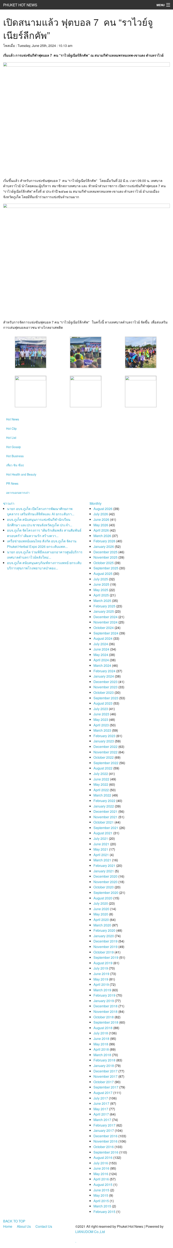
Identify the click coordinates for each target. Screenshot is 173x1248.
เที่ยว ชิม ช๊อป (15, 465)
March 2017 (102, 1119)
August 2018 (102, 1027)
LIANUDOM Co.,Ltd (90, 1231)
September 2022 (105, 762)
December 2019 (105, 941)
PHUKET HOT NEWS (20, 4)
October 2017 (103, 1081)
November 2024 (105, 622)
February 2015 (104, 1211)
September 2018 (105, 1022)
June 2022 (101, 779)
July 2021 (100, 838)
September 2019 (105, 957)
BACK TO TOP (14, 1221)
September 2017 (105, 1087)
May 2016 (100, 1173)
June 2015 (101, 1190)
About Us (24, 1226)
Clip (11, 428)
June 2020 (101, 908)
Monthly (95, 503)
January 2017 (103, 1130)
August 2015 (102, 1184)
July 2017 (100, 1098)
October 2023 (103, 692)
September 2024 (105, 633)
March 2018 (102, 1054)
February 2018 (104, 1060)
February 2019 (104, 995)
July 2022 (100, 773)
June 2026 (101, 519)
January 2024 (103, 676)
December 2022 (105, 746)
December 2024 (105, 616)
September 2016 (105, 1152)
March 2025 (102, 600)
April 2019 (101, 984)
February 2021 (104, 865)
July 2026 (100, 513)
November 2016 (105, 1141)
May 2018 (100, 1044)
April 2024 (101, 659)
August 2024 (102, 638)
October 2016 (103, 1146)
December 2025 (105, 552)
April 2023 (101, 725)
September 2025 (105, 568)
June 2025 (101, 584)
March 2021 (102, 860)
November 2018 (105, 1011)
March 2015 (102, 1206)
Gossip (13, 447)
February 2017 (104, 1125)
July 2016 (100, 1163)
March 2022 (102, 795)
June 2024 (101, 649)
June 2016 (101, 1168)
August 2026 (102, 508)
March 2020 (102, 925)
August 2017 (102, 1092)
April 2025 (101, 595)
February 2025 (104, 606)
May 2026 (100, 524)
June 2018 (101, 1038)
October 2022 (103, 757)
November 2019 (105, 946)
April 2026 (101, 530)
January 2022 (103, 806)
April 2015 (101, 1200)
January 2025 (103, 611)
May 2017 (100, 1108)
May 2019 (100, 979)
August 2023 (102, 703)
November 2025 (105, 557)
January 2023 (103, 741)
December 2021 (105, 811)
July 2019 (100, 968)
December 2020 (105, 876)
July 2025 (100, 579)
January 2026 (103, 546)
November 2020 (105, 881)
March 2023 (102, 730)
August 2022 (102, 768)
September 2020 (105, 892)
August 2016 (102, 1157)
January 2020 (103, 935)
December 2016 (105, 1135)
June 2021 (101, 844)
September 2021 (105, 827)
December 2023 (105, 681)
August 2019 (102, 962)
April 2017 (101, 1114)
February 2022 (104, 800)
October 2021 (103, 822)
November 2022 (105, 752)
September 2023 (105, 698)
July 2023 (100, 708)
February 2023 (104, 735)
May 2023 (100, 719)
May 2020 (100, 914)
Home (7, 1226)
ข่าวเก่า (8, 503)
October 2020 (103, 887)
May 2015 (100, 1195)
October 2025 (103, 562)
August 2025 (102, 573)
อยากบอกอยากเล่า (18, 492)
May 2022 (100, 784)
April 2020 (101, 919)
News (12, 419)
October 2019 (103, 952)
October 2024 (103, 627)
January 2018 (103, 1065)
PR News (12, 483)
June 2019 (101, 973)
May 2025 (100, 589)
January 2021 (103, 871)
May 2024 (100, 654)
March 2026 (102, 535)
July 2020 (100, 903)
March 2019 (102, 989)
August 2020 (102, 898)
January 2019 (103, 1000)
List (11, 437)
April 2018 (101, 1049)
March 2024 (102, 665)
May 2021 (100, 849)
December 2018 (105, 1006)
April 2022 (101, 789)
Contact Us (43, 1226)
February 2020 (104, 930)
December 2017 (105, 1071)
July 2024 (100, 643)
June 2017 (101, 1103)
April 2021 (101, 854)
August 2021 (102, 833)
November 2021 (105, 816)
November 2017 (105, 1076)
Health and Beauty (21, 474)
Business (15, 456)
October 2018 (103, 1017)
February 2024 (104, 670)
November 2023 (105, 687)
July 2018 (100, 1033)
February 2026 (104, 541)
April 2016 (101, 1179)
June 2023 (101, 714)
